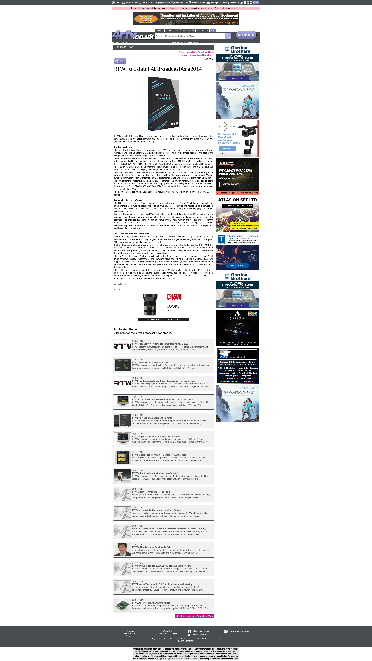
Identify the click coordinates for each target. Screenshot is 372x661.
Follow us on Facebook (201, 631)
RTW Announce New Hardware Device (151, 603)
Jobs (212, 3)
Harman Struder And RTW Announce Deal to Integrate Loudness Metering (169, 529)
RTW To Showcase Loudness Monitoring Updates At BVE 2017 (162, 399)
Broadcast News (131, 3)
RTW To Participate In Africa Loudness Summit (155, 473)
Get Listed (222, 3)
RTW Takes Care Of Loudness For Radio (151, 492)
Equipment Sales (181, 3)
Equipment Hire (198, 3)
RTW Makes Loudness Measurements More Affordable (159, 455)
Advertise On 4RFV (149, 3)
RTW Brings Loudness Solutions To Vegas (152, 418)
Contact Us (234, 3)
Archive (205, 30)
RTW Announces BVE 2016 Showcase (150, 362)
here (221, 8)
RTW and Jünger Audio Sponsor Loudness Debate (156, 510)
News (213, 30)
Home (118, 3)
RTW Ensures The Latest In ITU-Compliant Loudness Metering (162, 584)
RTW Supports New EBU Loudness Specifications (156, 436)
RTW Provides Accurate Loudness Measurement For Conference (163, 381)
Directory (159, 30)
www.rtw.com (120, 284)
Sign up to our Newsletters (239, 631)
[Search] (228, 36)
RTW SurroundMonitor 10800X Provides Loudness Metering (161, 566)
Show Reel (165, 3)
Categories (130, 636)
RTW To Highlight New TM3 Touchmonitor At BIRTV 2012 (160, 344)
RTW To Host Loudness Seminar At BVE (151, 547)
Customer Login (130, 633)
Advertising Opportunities (167, 633)
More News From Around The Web (196, 616)
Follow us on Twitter (199, 635)
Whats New (167, 631)
